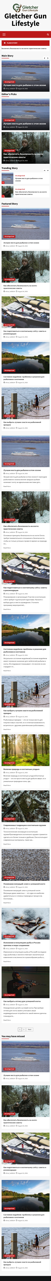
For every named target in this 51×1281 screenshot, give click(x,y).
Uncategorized (9, 79)
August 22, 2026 (23, 773)
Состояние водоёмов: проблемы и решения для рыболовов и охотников (24, 650)
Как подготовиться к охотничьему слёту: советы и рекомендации (29, 193)
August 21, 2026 (23, 949)
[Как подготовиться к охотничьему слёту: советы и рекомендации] (7, 192)
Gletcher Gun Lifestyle (25, 20)
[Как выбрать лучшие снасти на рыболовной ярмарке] (26, 403)
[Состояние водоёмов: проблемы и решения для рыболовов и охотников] (26, 358)
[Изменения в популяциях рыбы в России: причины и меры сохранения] (26, 924)
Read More (7, 486)
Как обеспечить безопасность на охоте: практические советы (23, 84)
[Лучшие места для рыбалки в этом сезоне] (26, 114)
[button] (4, 34)
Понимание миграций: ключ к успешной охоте (24, 884)
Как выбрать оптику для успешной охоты (22, 1001)
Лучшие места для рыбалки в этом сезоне (24, 123)
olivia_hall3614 (10, 89)
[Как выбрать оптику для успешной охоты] (26, 982)
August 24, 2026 (23, 89)
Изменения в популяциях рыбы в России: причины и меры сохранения (22, 944)
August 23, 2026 (23, 337)
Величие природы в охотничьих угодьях (21, 769)
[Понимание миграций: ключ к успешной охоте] (26, 865)
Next (29, 1029)
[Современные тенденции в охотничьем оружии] (26, 806)
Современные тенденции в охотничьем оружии (24, 825)
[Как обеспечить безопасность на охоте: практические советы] (7, 178)
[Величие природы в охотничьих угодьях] (26, 750)
